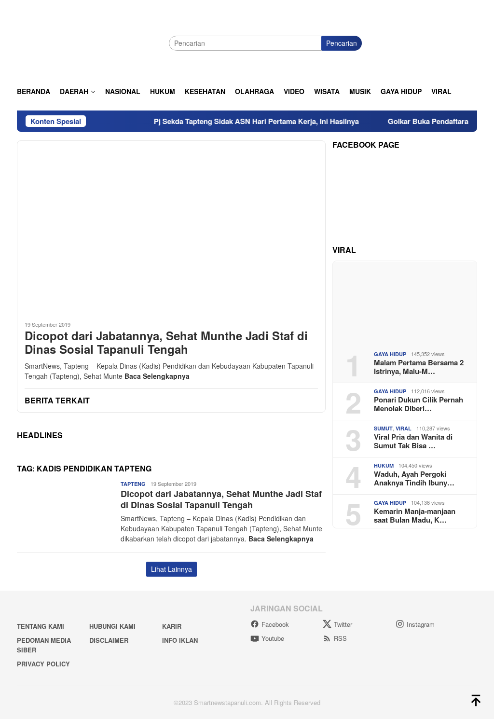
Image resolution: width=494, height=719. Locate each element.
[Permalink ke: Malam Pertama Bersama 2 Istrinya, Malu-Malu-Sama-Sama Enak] (404, 302)
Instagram (421, 624)
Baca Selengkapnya (157, 376)
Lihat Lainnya (171, 569)
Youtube (272, 638)
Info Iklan (180, 640)
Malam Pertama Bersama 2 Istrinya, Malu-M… (419, 366)
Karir (171, 626)
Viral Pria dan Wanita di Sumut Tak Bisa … (413, 441)
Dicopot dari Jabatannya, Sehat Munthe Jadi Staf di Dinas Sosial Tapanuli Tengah (166, 343)
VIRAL (404, 428)
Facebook (275, 624)
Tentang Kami (40, 626)
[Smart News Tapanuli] (89, 42)
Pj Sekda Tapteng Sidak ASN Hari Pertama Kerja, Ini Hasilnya (245, 121)
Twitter (343, 624)
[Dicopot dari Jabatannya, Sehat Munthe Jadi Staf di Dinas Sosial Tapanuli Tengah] (171, 226)
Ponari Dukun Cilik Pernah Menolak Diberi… (418, 404)
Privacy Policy (43, 663)
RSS (340, 638)
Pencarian (341, 43)
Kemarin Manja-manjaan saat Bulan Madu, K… (414, 515)
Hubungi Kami (112, 626)
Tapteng (133, 483)
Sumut (383, 428)
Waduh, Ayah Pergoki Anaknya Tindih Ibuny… (414, 478)
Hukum (384, 465)
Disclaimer (108, 640)
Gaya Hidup (390, 354)
